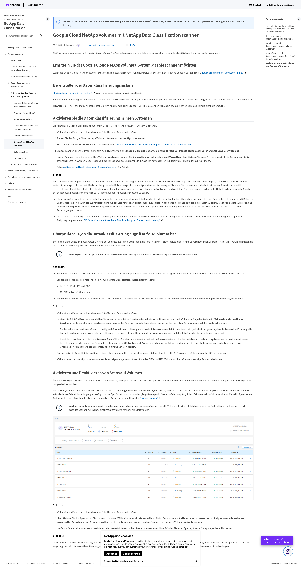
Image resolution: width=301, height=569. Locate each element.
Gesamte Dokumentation (14, 15)
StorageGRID (20, 158)
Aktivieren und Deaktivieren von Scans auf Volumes (90, 167)
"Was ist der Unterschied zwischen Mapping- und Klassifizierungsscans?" (154, 144)
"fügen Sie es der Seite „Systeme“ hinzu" (222, 72)
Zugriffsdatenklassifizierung (24, 76)
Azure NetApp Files (23, 119)
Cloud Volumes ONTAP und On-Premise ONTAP (26, 127)
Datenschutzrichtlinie (61, 563)
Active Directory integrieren (24, 164)
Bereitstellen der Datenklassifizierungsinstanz (279, 37)
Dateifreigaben (21, 151)
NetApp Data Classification (20, 47)
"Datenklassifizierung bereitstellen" (72, 92)
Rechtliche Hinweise (17, 202)
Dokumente (35, 5)
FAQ (9, 195)
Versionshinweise (16, 54)
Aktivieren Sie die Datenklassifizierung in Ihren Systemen (279, 46)
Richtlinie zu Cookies (86, 563)
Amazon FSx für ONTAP (24, 113)
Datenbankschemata (23, 135)
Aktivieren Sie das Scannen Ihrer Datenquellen (24, 94)
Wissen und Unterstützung (20, 189)
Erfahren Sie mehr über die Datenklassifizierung (23, 68)
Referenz (12, 183)
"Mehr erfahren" (149, 398)
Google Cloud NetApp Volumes (24, 143)
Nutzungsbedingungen (36, 563)
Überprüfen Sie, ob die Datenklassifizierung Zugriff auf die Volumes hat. (280, 56)
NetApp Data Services (12, 19)
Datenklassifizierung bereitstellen (20, 84)
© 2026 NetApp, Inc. (11, 563)
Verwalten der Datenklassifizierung (24, 177)
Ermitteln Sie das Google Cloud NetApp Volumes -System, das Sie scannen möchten (280, 28)
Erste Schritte (14, 60)
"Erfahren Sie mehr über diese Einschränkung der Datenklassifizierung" (122, 220)
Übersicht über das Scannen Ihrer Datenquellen (27, 105)
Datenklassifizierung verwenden (23, 170)
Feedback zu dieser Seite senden (284, 563)
